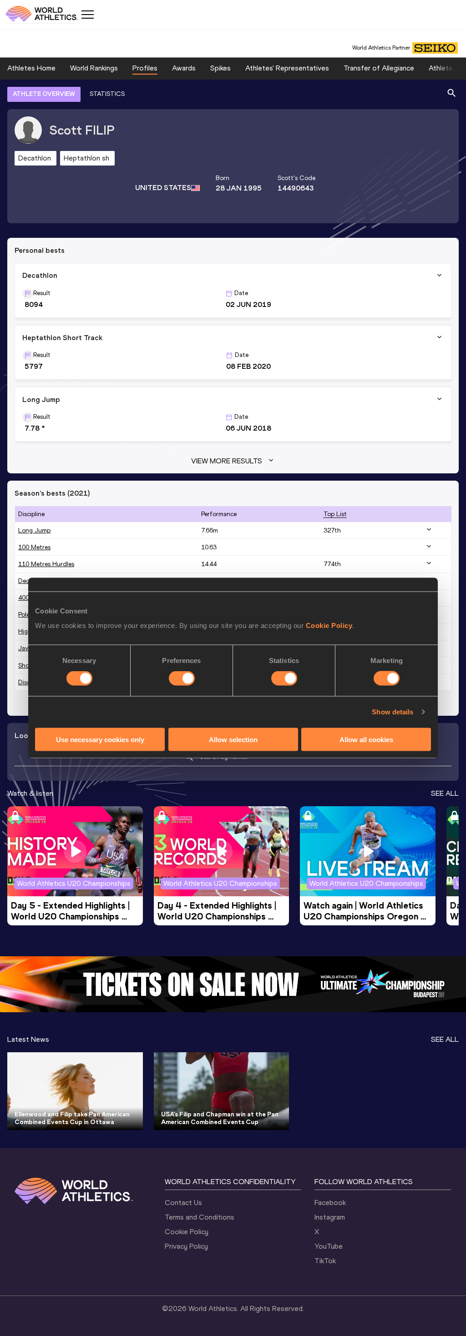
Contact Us (183, 1202)
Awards (184, 68)
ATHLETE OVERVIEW (44, 94)
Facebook (330, 1202)
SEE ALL (445, 793)
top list (335, 514)
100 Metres (34, 547)
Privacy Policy (186, 1246)
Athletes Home (31, 68)
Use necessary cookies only (100, 739)
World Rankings (94, 68)
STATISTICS (107, 94)
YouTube (328, 1246)
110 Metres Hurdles (46, 564)
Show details (392, 712)
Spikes (220, 68)
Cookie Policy (329, 625)
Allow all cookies (366, 739)
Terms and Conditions (199, 1217)
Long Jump (34, 530)
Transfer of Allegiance (379, 68)
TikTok (325, 1260)
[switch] (182, 678)
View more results (226, 461)
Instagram (329, 1217)
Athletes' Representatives (287, 68)
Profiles (144, 68)
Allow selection (233, 739)
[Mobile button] (87, 14)
